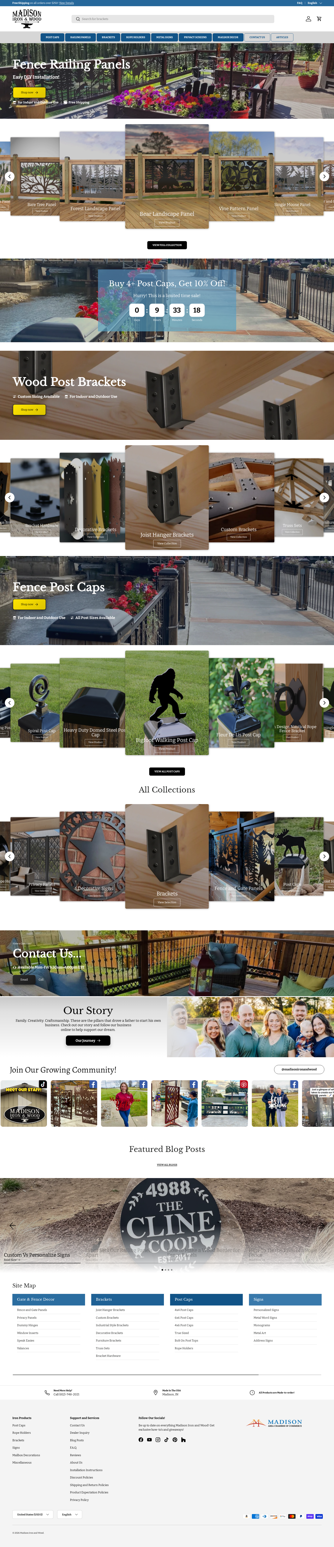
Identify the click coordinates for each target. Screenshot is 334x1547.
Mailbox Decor (228, 37)
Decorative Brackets (109, 1333)
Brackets (108, 37)
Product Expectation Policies (89, 1492)
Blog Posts (77, 1440)
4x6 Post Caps (184, 1325)
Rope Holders (135, 37)
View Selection (42, 891)
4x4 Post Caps (184, 1310)
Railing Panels (80, 37)
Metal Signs (164, 37)
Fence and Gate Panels (32, 1310)
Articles (282, 37)
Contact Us (257, 37)
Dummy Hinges (27, 1325)
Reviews (75, 1455)
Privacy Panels (27, 1317)
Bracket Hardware (108, 1356)
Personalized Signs (266, 1310)
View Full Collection (167, 245)
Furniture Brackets (108, 1340)
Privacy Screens (195, 37)
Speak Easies (25, 1340)
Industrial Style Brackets (112, 1325)
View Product (42, 211)
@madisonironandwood (299, 1069)
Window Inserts (27, 1333)
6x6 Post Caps (184, 1317)
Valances (23, 1348)
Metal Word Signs (265, 1317)
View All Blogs (167, 1164)
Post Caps (52, 37)
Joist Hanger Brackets (110, 1310)
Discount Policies (81, 1477)
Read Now (10, 1260)
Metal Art (260, 1333)
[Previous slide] (9, 176)
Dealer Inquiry (79, 1432)
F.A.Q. (73, 1447)
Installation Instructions (86, 1470)
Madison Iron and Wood (32, 1533)
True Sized (182, 1333)
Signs (16, 1447)
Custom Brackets (107, 1317)
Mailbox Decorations (26, 1455)
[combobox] (173, 19)
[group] (167, 1225)
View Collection (95, 537)
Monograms (262, 1325)
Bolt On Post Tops (186, 1340)
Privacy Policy (79, 1500)
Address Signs (263, 1340)
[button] (162, 1270)
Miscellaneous (22, 1462)
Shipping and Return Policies (89, 1485)
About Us (76, 1462)
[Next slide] (324, 176)
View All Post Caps (167, 771)
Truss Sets (103, 1348)
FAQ (299, 3)
